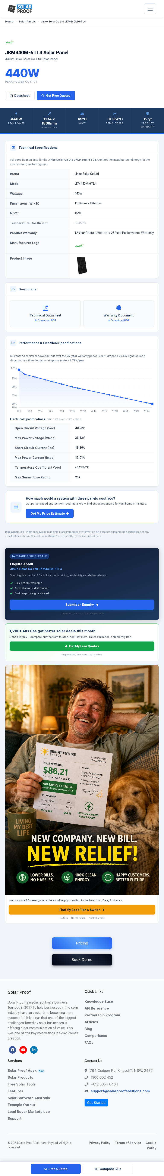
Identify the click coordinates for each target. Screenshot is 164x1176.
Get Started (96, 1102)
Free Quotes (58, 1169)
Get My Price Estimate (48, 513)
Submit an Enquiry (80, 604)
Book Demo (82, 959)
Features (15, 1091)
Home (9, 21)
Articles (91, 1022)
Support (15, 1118)
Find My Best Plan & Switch (79, 910)
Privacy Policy (99, 1143)
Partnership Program (102, 1015)
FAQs (89, 1042)
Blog (88, 1029)
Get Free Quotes (58, 95)
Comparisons (96, 1035)
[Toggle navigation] (150, 8)
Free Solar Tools (21, 1084)
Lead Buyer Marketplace (29, 1111)
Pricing (82, 943)
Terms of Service (128, 1143)
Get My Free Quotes (84, 646)
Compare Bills (110, 1169)
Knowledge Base (99, 1001)
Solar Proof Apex (26, 1070)
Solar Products (20, 1077)
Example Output (21, 1105)
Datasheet (22, 95)
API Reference (97, 1008)
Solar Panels (27, 21)
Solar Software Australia (29, 1098)
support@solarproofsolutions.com (120, 1091)
